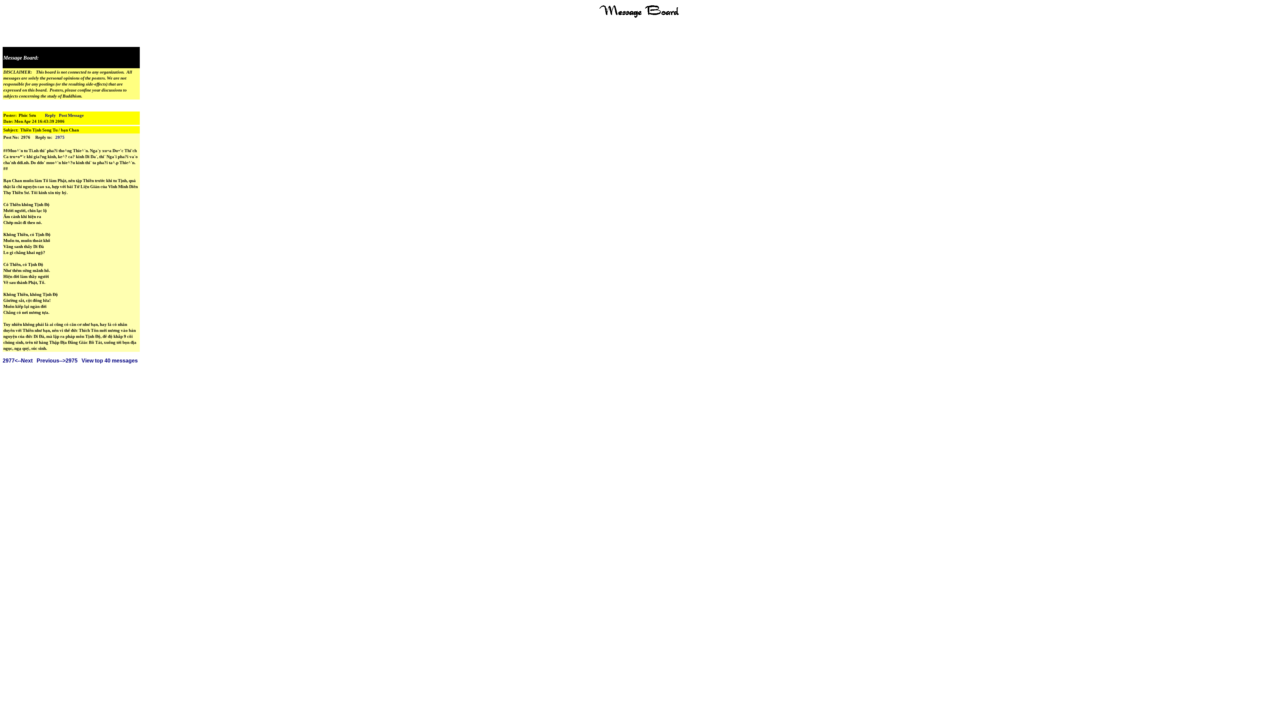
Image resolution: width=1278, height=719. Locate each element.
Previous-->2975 (57, 360)
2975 (60, 137)
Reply (50, 115)
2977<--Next (18, 360)
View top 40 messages (110, 360)
